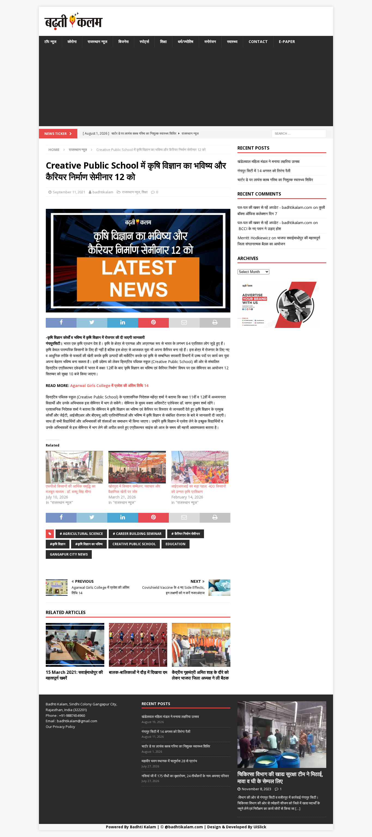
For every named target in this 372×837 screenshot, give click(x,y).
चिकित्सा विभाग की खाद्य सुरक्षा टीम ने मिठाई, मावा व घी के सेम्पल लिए (280, 777)
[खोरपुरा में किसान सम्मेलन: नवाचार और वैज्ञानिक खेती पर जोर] (137, 467)
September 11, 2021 (69, 192)
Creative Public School (134, 544)
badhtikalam (103, 192)
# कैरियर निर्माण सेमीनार (185, 533)
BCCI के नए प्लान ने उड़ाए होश (259, 228)
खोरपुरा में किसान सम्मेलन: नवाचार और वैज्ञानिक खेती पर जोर (134, 488)
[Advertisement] (186, 88)
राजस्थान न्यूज (97, 41)
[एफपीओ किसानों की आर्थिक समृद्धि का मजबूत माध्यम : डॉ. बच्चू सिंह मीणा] (74, 467)
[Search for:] (299, 133)
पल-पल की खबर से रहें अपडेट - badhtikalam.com (274, 207)
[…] (297, 808)
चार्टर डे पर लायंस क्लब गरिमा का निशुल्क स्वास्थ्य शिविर (275, 179)
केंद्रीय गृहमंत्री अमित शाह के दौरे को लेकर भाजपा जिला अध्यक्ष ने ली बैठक (200, 675)
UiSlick (260, 826)
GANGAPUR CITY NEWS (69, 554)
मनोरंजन (210, 41)
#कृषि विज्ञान (57, 544)
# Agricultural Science (81, 533)
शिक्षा (163, 41)
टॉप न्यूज (50, 41)
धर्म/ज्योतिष (185, 41)
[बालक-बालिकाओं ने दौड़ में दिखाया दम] (138, 645)
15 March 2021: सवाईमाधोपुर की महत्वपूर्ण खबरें (74, 675)
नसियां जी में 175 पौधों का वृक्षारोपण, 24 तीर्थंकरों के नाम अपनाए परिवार (185, 775)
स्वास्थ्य (232, 41)
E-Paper (287, 41)
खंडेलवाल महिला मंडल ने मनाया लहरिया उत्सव (268, 161)
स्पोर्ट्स (144, 41)
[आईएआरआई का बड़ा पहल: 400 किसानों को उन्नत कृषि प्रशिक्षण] (199, 467)
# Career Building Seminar (137, 533)
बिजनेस (123, 41)
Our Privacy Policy (60, 726)
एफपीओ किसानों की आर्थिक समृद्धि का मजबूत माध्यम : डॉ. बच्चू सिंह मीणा (70, 488)
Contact (258, 41)
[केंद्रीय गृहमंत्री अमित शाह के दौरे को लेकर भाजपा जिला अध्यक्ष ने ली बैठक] (201, 645)
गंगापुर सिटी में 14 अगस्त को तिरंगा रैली (263, 170)
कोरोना (72, 41)
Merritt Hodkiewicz (253, 237)
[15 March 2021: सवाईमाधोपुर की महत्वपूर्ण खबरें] (75, 645)
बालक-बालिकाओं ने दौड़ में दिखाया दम (138, 672)
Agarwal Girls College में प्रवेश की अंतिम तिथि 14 (109, 385)
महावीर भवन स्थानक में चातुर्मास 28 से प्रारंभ (169, 760)
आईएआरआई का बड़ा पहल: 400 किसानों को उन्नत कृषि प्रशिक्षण (198, 488)
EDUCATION (175, 544)
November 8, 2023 (256, 788)
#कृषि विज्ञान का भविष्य (89, 544)
